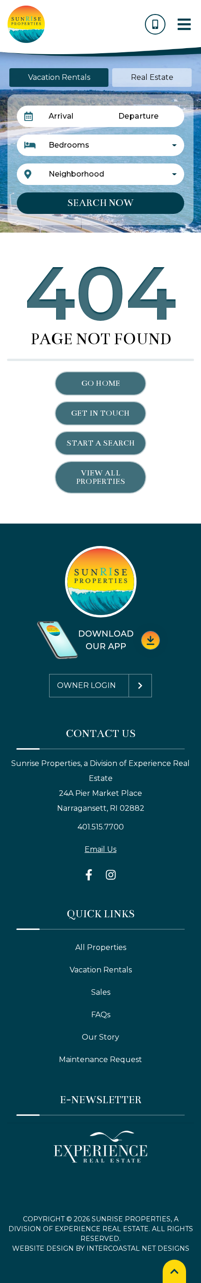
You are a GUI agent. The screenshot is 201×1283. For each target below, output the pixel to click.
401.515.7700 (101, 826)
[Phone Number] (155, 24)
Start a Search (100, 443)
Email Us (100, 849)
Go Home (100, 383)
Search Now (100, 203)
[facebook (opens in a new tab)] (90, 874)
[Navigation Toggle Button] (184, 24)
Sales (100, 992)
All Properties (100, 947)
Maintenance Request (100, 1059)
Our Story (100, 1037)
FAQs (100, 1014)
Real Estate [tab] (152, 77)
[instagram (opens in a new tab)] (110, 874)
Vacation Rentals (101, 969)
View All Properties (100, 477)
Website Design (43, 1248)
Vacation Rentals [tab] (59, 77)
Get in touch (100, 413)
